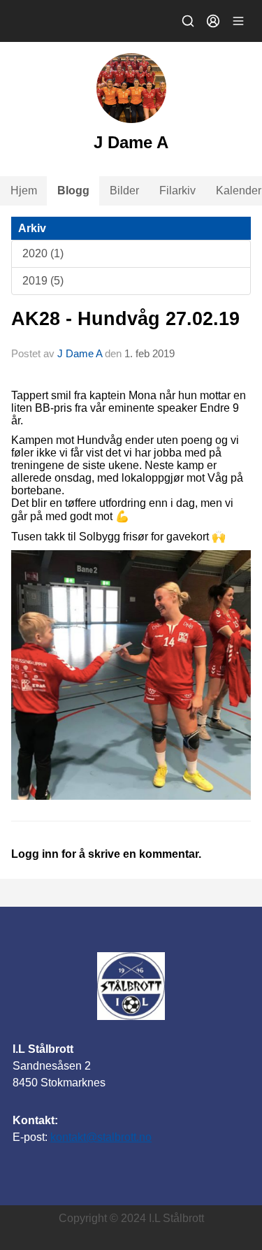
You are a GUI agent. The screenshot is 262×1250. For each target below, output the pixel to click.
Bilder (124, 190)
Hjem (23, 190)
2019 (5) (43, 281)
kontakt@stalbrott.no (101, 1137)
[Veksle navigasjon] (238, 21)
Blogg (73, 190)
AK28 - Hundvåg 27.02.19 (125, 318)
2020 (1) (43, 253)
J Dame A (79, 353)
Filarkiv (177, 190)
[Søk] (188, 21)
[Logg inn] (213, 21)
